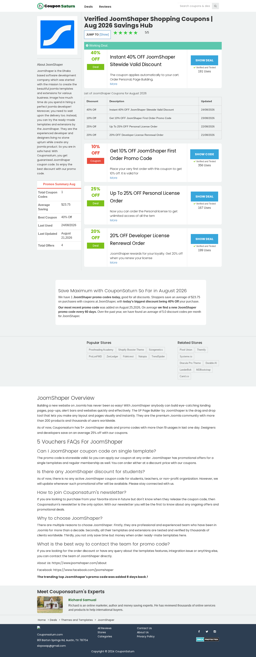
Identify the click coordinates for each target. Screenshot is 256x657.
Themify (201, 349)
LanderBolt (185, 369)
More (113, 84)
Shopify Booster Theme (131, 349)
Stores (102, 632)
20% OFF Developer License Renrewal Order (139, 239)
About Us (143, 632)
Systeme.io (186, 356)
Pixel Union (186, 349)
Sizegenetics (156, 349)
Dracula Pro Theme (190, 363)
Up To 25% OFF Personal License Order (145, 197)
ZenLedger (112, 356)
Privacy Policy (146, 636)
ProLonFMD (95, 356)
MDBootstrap (203, 369)
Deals (88, 7)
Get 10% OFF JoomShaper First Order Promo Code (143, 155)
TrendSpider (158, 356)
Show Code (204, 154)
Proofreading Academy (101, 349)
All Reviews (105, 628)
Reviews (105, 7)
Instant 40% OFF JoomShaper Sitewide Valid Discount (142, 61)
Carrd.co (184, 376)
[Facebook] (199, 631)
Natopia (142, 356)
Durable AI (211, 363)
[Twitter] (207, 631)
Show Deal (204, 60)
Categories (105, 636)
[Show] (104, 34)
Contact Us (144, 628)
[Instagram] (215, 631)
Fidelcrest (128, 356)
